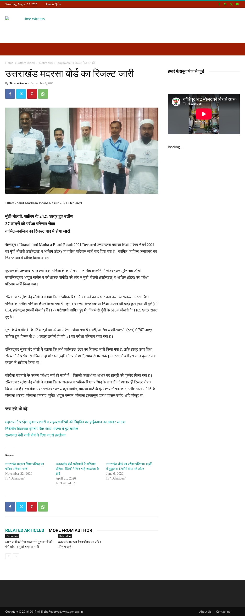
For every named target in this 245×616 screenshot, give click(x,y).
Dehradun (46, 63)
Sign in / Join (53, 4)
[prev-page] (8, 556)
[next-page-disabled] (16, 556)
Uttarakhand (26, 63)
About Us (205, 612)
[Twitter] (231, 4)
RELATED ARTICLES (24, 530)
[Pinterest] (32, 94)
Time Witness (18, 83)
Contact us (223, 612)
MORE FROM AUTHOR (70, 530)
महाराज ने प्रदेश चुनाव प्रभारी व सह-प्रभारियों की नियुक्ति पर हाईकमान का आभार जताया (65, 422)
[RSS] (225, 4)
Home (9, 63)
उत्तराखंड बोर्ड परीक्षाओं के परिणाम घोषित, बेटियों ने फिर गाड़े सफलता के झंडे (77, 468)
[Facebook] (219, 4)
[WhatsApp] (43, 94)
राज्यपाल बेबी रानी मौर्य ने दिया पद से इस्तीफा (35, 435)
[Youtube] (237, 4)
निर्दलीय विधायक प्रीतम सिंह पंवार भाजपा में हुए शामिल (41, 429)
